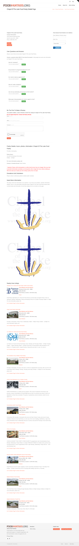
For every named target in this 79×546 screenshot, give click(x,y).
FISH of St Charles (11, 429)
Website (9, 43)
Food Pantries (17, 6)
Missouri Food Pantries (59, 9)
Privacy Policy (10, 536)
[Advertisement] (39, 20)
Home (59, 5)
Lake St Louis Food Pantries (69, 9)
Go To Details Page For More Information (16, 303)
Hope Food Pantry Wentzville (13, 309)
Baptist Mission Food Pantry (13, 476)
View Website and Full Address (26, 287)
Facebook (9, 45)
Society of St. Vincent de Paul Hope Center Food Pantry (20, 285)
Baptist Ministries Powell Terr (13, 499)
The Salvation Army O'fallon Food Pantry (16, 355)
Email (20, 294)
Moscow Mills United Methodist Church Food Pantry (19, 454)
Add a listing (72, 5)
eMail (13, 120)
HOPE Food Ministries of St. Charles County (17, 379)
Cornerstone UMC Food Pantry (14, 405)
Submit (9, 138)
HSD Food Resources (66, 529)
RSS (7, 538)
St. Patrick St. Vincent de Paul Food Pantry (17, 331)
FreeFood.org (56, 529)
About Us (65, 5)
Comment (10, 124)
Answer (23, 64)
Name (9, 116)
